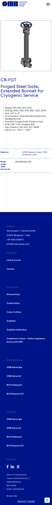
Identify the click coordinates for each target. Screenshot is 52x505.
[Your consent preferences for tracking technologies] (47, 500)
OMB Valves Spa (14, 367)
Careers (11, 269)
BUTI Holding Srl (14, 385)
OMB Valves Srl (14, 376)
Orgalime (11, 321)
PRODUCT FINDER (26, 502)
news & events (14, 260)
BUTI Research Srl (15, 394)
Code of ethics (14, 312)
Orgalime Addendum (16, 330)
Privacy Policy (13, 294)
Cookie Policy (13, 303)
